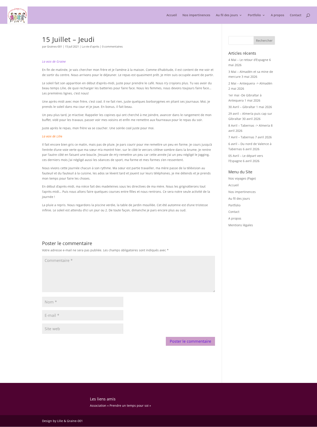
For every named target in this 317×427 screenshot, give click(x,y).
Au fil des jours (227, 15)
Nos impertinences (196, 15)
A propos (277, 15)
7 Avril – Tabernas (241, 137)
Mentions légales (264, 3)
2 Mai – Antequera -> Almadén (250, 83)
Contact (295, 15)
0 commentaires (112, 46)
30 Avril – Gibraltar (241, 107)
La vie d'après (90, 46)
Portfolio (254, 15)
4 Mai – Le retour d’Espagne (248, 60)
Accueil (171, 15)
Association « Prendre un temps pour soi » (120, 405)
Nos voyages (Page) (242, 178)
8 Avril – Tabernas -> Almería (249, 125)
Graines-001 (54, 46)
